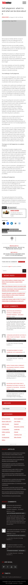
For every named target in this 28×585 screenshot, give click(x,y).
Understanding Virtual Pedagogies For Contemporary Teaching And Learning (16, 371)
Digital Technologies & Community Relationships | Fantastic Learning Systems (15, 367)
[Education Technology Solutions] (11, 2)
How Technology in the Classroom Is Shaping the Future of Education (16, 341)
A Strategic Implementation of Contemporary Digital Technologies (14, 484)
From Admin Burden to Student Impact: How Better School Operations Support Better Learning (13, 281)
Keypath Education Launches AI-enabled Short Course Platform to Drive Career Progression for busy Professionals (13, 295)
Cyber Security (5, 424)
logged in (10, 266)
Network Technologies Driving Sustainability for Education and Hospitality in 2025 (14, 289)
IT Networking (5, 429)
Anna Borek (5, 17)
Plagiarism (18, 230)
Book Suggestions (18, 418)
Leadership (17, 429)
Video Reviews (17, 437)
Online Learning (14, 229)
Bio (5, 207)
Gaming (4, 426)
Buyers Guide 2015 (6, 421)
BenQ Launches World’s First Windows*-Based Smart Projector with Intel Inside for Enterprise (13, 492)
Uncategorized (5, 437)
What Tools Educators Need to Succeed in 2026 (14, 286)
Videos (3, 440)
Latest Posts (12, 207)
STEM (3, 434)
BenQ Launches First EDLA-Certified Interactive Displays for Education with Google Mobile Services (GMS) (14, 475)
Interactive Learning (19, 426)
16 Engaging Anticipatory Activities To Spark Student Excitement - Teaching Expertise (16, 337)
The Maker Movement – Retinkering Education (16, 356)
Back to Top (13, 444)
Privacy (20, 583)
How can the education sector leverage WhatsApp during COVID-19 (16, 391)
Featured (16, 424)
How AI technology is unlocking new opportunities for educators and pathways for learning (13, 480)
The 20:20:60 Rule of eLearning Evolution (11, 496)
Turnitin (4, 232)
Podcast (16, 432)
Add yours (21, 261)
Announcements (6, 418)
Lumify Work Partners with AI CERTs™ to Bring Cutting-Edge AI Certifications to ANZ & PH (13, 300)
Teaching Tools (18, 434)
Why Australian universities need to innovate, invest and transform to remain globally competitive (16, 318)
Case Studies (17, 421)
